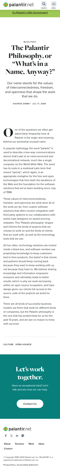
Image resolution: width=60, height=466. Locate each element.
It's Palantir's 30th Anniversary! (30, 12)
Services (19, 444)
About (7, 444)
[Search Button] (44, 4)
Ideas (41, 444)
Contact (8, 448)
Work (31, 444)
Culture (8, 344)
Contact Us (30, 404)
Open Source (24, 344)
